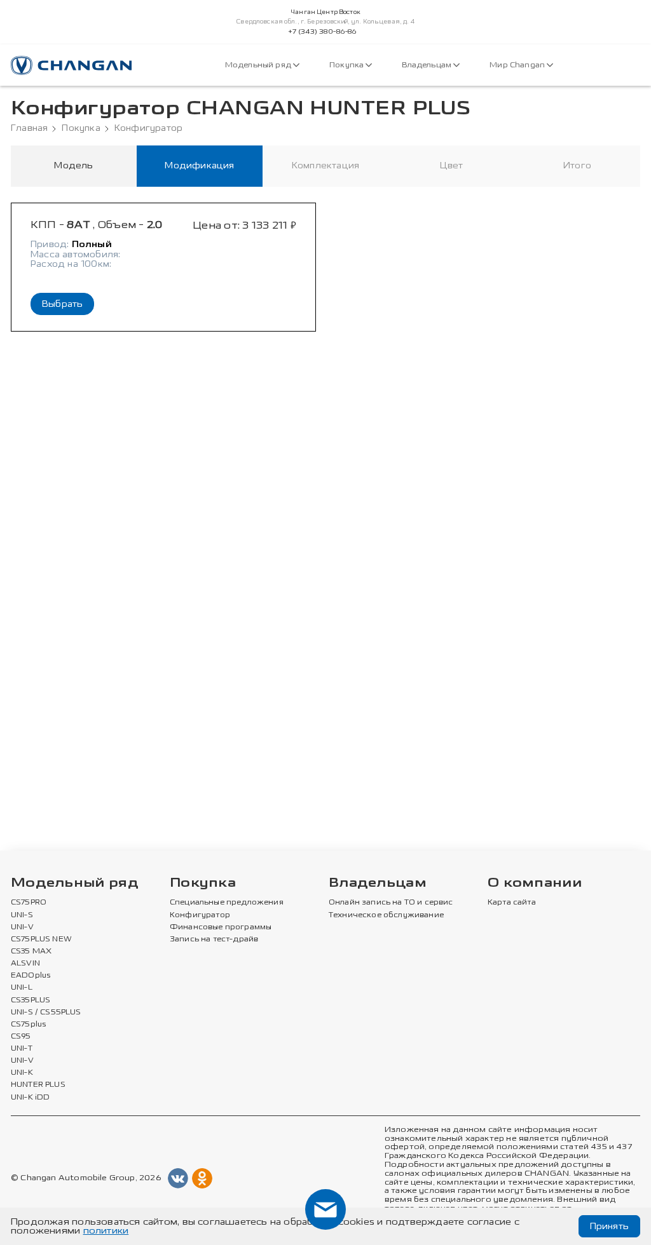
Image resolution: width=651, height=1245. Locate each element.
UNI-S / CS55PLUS (46, 1012)
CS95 (21, 1036)
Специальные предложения (227, 902)
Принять (609, 1226)
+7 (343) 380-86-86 (322, 32)
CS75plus (28, 1024)
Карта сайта (512, 902)
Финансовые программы (220, 927)
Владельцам (427, 65)
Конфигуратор (148, 128)
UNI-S (22, 915)
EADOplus (30, 975)
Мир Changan (518, 65)
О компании (535, 883)
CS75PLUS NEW (41, 939)
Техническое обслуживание (386, 915)
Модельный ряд (259, 65)
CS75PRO (28, 902)
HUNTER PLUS (38, 1085)
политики (106, 1230)
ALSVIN (25, 963)
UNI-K (22, 1073)
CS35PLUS (30, 1000)
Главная (29, 128)
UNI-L (21, 988)
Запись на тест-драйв (214, 939)
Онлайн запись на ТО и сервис (391, 902)
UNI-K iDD (30, 1097)
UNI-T (21, 1049)
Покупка (347, 65)
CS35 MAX (31, 951)
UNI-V (22, 927)
